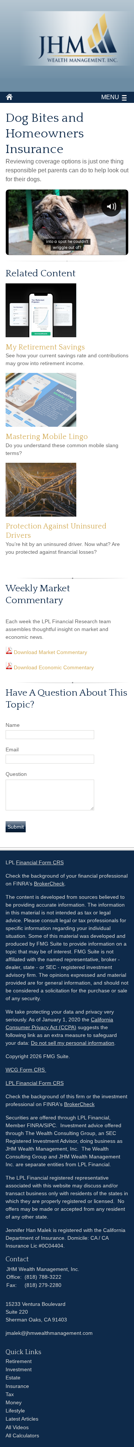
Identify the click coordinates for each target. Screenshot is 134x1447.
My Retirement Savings (45, 347)
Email (12, 749)
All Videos (17, 1427)
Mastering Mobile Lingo (47, 437)
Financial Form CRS (40, 862)
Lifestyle (15, 1411)
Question (16, 774)
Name (13, 725)
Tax (10, 1394)
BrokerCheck (49, 884)
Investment (19, 1369)
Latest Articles (22, 1419)
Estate (13, 1378)
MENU (110, 97)
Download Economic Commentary (53, 667)
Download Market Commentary (49, 652)
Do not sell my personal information (72, 1043)
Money (14, 1402)
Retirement (19, 1361)
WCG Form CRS (26, 1070)
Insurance (17, 1386)
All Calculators (22, 1435)
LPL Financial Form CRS (35, 1083)
